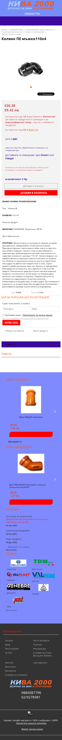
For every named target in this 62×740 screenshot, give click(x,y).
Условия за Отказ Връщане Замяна (42, 654)
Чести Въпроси (41, 640)
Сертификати (40, 662)
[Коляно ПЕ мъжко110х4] (31, 63)
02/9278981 (30, 697)
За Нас (8, 652)
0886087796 (32, 14)
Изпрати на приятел (15, 330)
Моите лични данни (32, 729)
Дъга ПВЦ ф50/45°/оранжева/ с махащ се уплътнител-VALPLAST (27, 485)
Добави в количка (31, 434)
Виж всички (11, 550)
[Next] (55, 411)
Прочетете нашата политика (31, 723)
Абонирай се (15, 441)
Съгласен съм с (29, 315)
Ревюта (10, 344)
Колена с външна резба (11, 34)
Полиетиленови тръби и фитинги (39, 29)
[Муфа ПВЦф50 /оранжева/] (31, 399)
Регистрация (12, 648)
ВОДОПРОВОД (17, 29)
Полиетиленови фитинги (12, 32)
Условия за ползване (16, 674)
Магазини (10, 666)
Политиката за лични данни (38, 315)
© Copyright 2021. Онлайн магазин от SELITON (31, 738)
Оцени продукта (40, 330)
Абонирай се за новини (19, 547)
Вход (7, 644)
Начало (5, 29)
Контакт (9, 662)
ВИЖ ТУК (33, 129)
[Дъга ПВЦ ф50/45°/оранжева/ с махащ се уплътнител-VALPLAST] (31, 467)
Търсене (37, 644)
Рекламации (39, 648)
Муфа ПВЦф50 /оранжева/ (31, 417)
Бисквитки (10, 670)
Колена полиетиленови (34, 32)
